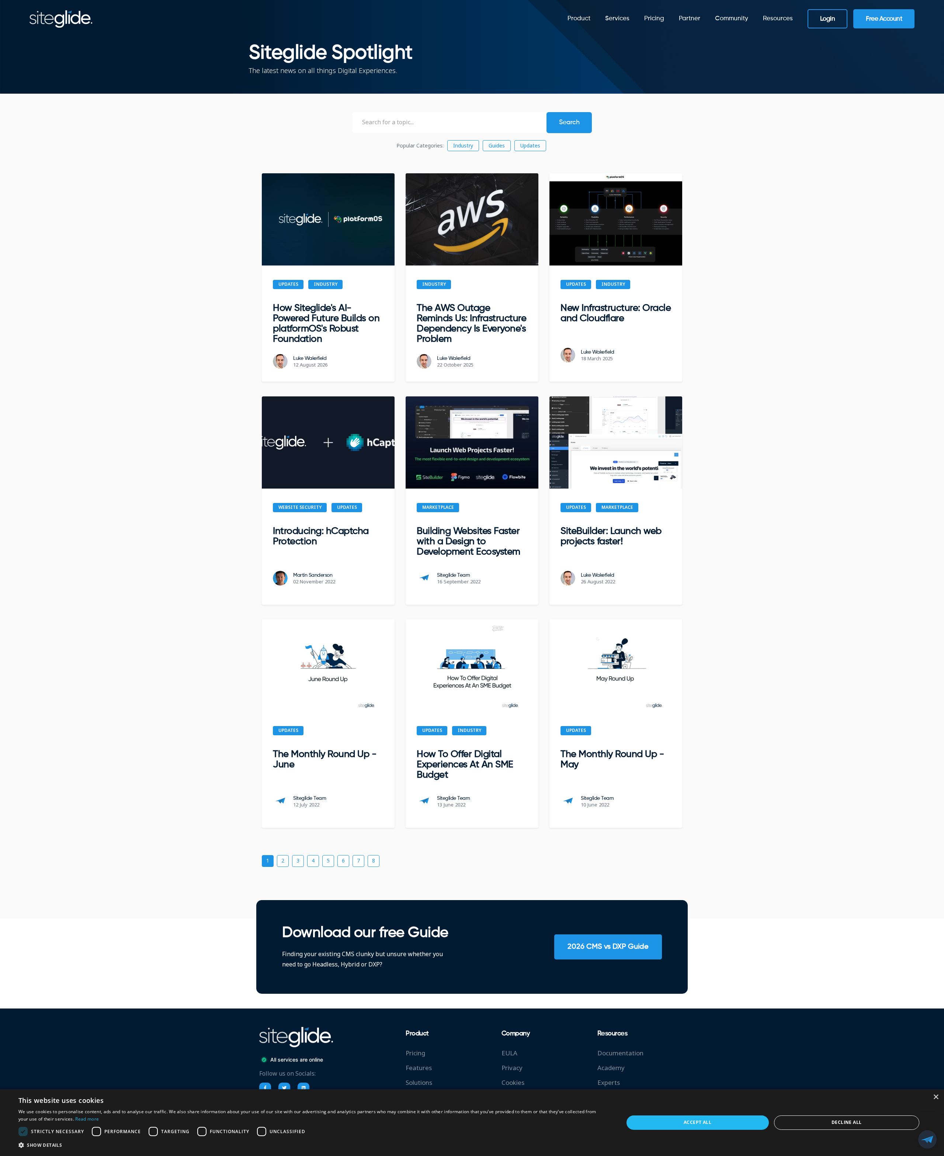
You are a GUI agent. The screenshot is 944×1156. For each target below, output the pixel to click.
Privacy (512, 1068)
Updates (530, 146)
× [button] (935, 1097)
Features (419, 1068)
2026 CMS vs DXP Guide (608, 947)
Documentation (620, 1053)
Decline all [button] (846, 1122)
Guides (497, 146)
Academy (611, 1068)
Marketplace (438, 507)
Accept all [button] (697, 1122)
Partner (689, 18)
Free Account (884, 19)
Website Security (300, 507)
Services (617, 18)
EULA (509, 1053)
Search (569, 122)
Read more (87, 1119)
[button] (312, 1145)
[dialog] (472, 1122)
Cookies (513, 1082)
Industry (463, 146)
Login (827, 19)
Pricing (654, 18)
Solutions (419, 1082)
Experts (608, 1082)
